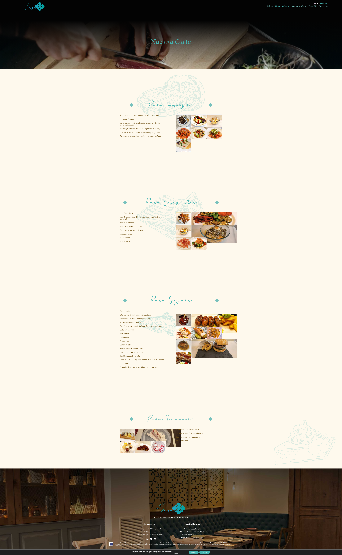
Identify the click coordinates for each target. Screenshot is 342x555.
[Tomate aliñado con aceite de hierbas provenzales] (183, 133)
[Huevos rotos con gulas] (214, 234)
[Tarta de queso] (158, 447)
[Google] (151, 539)
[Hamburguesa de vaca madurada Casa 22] (214, 348)
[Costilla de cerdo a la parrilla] (183, 358)
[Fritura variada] (214, 333)
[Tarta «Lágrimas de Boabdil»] (143, 447)
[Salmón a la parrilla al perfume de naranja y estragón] (199, 333)
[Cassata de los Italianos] (158, 438)
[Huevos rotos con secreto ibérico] (214, 121)
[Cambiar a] (315, 3)
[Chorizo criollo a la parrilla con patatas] (214, 323)
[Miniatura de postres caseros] (127, 435)
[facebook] (144, 539)
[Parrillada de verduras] (214, 221)
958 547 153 (151, 532)
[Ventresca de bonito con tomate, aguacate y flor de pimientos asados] (199, 133)
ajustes (176, 553)
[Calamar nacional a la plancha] (183, 333)
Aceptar (193, 552)
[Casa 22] (33, 3)
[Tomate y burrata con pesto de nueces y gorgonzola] (214, 133)
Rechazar (204, 552)
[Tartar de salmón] (199, 243)
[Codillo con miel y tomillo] (183, 345)
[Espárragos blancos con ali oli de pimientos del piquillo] (183, 145)
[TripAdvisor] (155, 539)
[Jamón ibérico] (183, 243)
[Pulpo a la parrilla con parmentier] (183, 320)
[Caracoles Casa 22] (183, 121)
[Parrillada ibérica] (183, 218)
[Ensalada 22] (199, 121)
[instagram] (147, 539)
